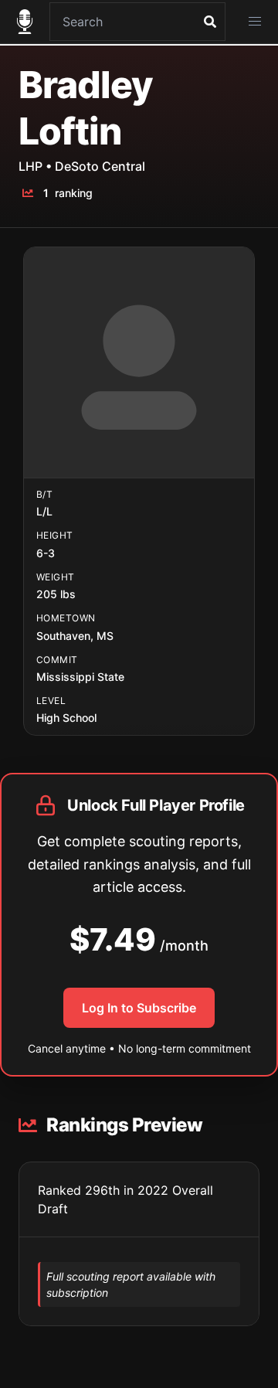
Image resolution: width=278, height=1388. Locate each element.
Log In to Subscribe (139, 1007)
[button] (255, 22)
